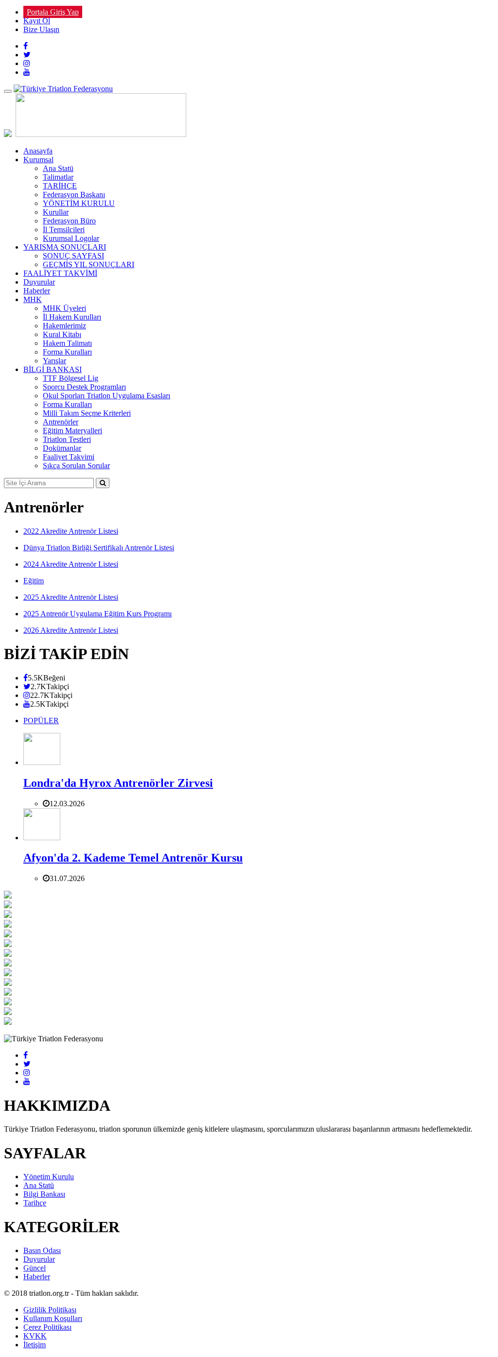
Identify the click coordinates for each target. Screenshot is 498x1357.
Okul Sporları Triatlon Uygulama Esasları (106, 395)
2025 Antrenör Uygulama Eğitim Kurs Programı (97, 614)
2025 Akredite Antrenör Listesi (70, 597)
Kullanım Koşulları (52, 1318)
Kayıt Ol (36, 21)
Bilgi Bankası (44, 1194)
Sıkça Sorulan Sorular (76, 465)
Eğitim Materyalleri (72, 430)
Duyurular (39, 282)
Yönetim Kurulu (48, 1176)
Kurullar (56, 212)
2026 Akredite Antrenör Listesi (70, 630)
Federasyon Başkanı (74, 194)
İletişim (34, 1344)
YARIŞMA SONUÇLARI (64, 247)
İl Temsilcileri (64, 229)
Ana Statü (58, 168)
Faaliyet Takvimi (68, 457)
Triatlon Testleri (67, 439)
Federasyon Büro (69, 221)
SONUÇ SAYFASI (73, 256)
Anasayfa (38, 151)
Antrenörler (60, 422)
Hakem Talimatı (67, 343)
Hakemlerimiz (64, 326)
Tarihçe (34, 1203)
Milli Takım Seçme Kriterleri (87, 413)
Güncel (34, 1268)
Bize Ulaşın (41, 29)
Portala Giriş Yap (53, 12)
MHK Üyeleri (64, 308)
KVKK (35, 1336)
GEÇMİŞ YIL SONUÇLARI (88, 264)
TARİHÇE (60, 186)
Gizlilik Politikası (49, 1310)
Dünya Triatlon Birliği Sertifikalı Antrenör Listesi (98, 547)
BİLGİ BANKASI (52, 369)
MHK (32, 299)
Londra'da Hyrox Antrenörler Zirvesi (118, 783)
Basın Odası (42, 1250)
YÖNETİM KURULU (79, 203)
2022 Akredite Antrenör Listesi (70, 531)
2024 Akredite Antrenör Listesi (70, 564)
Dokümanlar (62, 448)
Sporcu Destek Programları (84, 387)
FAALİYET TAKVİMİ (60, 273)
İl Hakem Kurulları (72, 317)
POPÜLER (41, 720)
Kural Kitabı (62, 334)
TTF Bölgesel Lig (70, 378)
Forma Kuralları (67, 352)
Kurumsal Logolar (71, 238)
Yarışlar (54, 360)
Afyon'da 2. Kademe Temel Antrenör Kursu (133, 857)
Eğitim (33, 581)
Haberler (36, 291)
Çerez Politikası (47, 1327)
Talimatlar (58, 177)
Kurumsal (38, 159)
